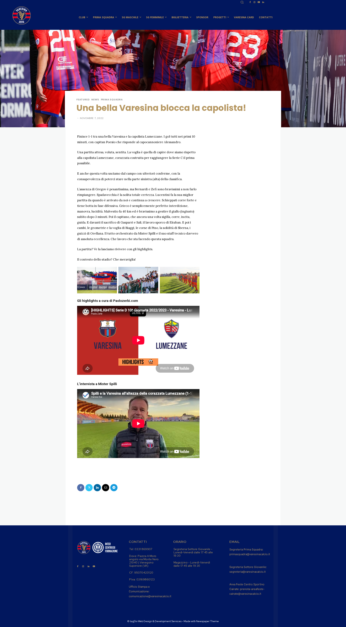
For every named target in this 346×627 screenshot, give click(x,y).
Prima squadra (112, 99)
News (95, 99)
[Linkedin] (263, 2)
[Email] (105, 487)
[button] (242, 2)
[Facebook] (250, 2)
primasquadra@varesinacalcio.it (249, 554)
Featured (83, 99)
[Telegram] (113, 487)
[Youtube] (259, 2)
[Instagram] (254, 2)
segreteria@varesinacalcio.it (247, 571)
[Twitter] (89, 487)
